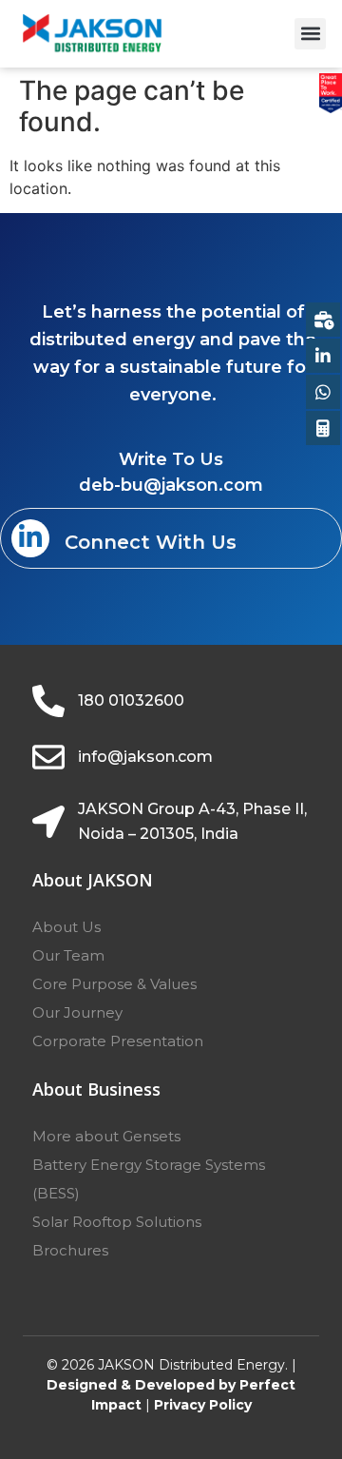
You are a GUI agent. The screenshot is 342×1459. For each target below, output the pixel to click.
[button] (310, 33)
